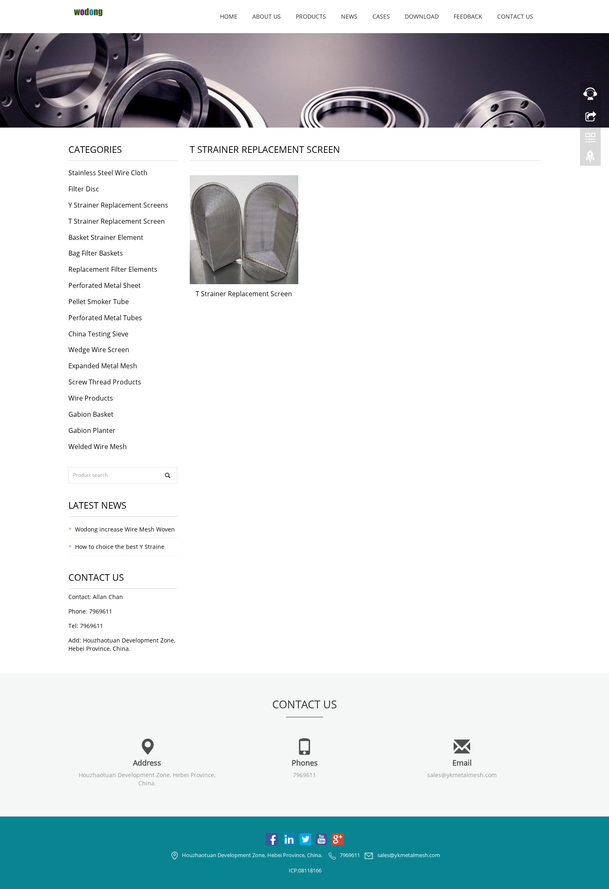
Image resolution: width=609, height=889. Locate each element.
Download (422, 16)
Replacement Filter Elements (112, 269)
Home (228, 16)
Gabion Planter (92, 430)
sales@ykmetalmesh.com (462, 775)
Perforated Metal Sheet (104, 285)
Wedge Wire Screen (98, 349)
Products (311, 16)
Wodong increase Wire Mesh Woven (125, 529)
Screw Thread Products (104, 382)
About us (266, 16)
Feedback (468, 16)
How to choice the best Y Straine (119, 547)
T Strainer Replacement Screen (244, 293)
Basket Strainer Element (105, 237)
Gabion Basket (91, 414)
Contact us (515, 16)
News (349, 16)
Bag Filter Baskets (95, 253)
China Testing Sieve (98, 333)
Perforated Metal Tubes (105, 317)
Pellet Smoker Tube (98, 301)
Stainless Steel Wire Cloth (107, 172)
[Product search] (167, 475)
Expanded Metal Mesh (102, 365)
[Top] (590, 158)
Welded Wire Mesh (97, 446)
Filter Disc (83, 188)
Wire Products (90, 398)
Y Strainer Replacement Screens (118, 205)
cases (381, 16)
